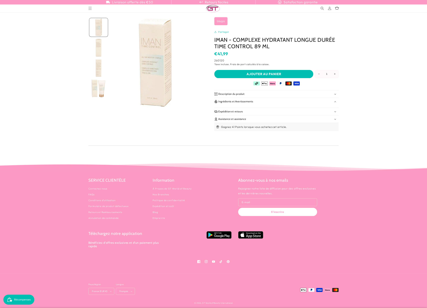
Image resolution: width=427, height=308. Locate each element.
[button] (322, 8)
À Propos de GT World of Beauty (172, 188)
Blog (155, 212)
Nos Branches (161, 194)
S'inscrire (277, 212)
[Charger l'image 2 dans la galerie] (98, 47)
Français (123, 291)
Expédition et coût (163, 206)
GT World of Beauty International (217, 303)
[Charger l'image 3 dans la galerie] (98, 68)
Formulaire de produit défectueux (108, 206)
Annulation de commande (103, 218)
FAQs (91, 194)
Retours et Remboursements (105, 212)
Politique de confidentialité (169, 200)
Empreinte (159, 218)
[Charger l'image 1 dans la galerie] (98, 27)
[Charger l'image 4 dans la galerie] (98, 88)
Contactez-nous (97, 188)
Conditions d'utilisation (102, 200)
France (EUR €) (100, 291)
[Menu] (90, 8)
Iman (221, 21)
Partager (223, 31)
